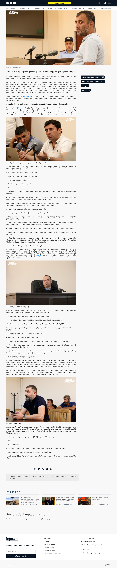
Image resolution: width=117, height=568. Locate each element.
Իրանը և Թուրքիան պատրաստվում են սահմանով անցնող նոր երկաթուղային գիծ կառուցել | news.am (30, 500)
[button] (35, 469)
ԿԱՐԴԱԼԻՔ (86, 90)
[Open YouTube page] (95, 553)
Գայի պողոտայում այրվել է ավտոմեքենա (100, 498)
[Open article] (12, 501)
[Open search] (105, 3)
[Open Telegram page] (91, 553)
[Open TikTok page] (104, 553)
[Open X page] (100, 553)
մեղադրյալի (27, 96)
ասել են (39, 256)
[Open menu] (109, 3)
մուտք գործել (49, 519)
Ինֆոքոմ (85, 86)
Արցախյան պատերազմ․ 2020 (93, 77)
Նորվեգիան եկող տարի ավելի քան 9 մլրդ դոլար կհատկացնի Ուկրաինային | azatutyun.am (65, 499)
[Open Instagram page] (87, 553)
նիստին (16, 108)
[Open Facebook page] (83, 553)
